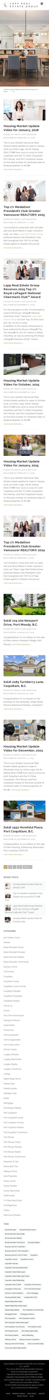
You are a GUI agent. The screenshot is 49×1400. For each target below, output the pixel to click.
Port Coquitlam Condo (13, 1118)
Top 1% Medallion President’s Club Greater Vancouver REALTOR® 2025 (24, 211)
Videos (7, 1210)
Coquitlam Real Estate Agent (15, 1272)
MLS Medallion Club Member (33, 1310)
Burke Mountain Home (28, 1230)
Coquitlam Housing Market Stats (16, 1268)
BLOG (32, 1396)
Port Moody (9, 1137)
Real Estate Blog (27, 1335)
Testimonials (9, 1195)
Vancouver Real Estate (35, 1344)
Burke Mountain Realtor (14, 957)
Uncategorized (10, 1205)
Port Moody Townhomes (14, 1156)
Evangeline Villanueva (13, 1289)
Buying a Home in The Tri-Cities (16, 1255)
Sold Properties (10, 1176)
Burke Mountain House (13, 947)
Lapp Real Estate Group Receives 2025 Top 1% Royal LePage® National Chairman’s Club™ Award (23, 909)
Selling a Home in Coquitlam (29, 1339)
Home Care (9, 1030)
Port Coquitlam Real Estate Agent (16, 1322)
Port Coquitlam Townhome (15, 1132)
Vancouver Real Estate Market (15, 1348)
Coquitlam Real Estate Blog (14, 1280)
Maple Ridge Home (12, 1079)
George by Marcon (12, 1020)
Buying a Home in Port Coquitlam (17, 1251)
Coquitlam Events (27, 1259)
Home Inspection (11, 1035)
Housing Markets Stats (13, 1297)
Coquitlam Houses (11, 1263)
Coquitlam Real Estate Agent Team (17, 1276)
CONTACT (41, 1393)
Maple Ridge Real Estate (13, 1301)
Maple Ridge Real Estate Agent (16, 1306)
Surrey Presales (10, 1186)
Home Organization (12, 1040)
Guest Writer (9, 1025)
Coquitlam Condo (11, 981)
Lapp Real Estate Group (31, 234)
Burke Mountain (10, 1230)
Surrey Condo (10, 1181)
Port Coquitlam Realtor (14, 1127)
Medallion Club (10, 1093)
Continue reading (14, 170)
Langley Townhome (12, 1069)
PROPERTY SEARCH (18, 1393)
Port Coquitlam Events (27, 1318)
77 (20, 867)
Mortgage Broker (11, 1314)
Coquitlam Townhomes (32, 1284)
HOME (8, 1393)
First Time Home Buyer (14, 1015)
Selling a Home (10, 1171)
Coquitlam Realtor (12, 1001)
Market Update (10, 1088)
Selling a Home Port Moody (14, 1344)
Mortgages (8, 1103)
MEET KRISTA (31, 1393)
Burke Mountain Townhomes (16, 962)
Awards (7, 942)
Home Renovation (12, 1045)
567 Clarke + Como (12, 937)
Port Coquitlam (10, 1113)
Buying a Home (10, 967)
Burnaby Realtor (34, 1242)
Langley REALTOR (30, 1297)
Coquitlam (8, 976)
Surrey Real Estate (12, 1191)
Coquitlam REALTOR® (13, 1284)
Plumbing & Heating (12, 1108)
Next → (27, 867)
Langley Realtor (11, 1064)
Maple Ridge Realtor (12, 1310)
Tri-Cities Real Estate (13, 1200)
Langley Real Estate (12, 1059)
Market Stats (9, 1084)
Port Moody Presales (13, 1147)
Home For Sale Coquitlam (14, 1293)
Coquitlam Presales (12, 991)
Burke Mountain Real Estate (14, 1234)
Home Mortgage (32, 1293)
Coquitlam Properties (13, 996)
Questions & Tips (11, 1161)
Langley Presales (11, 1054)
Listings (7, 1074)
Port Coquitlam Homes (14, 1122)
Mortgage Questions (27, 1314)
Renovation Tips (11, 1166)
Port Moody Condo (12, 1142)
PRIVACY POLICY (22, 1396)
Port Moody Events (11, 1331)
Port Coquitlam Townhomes (15, 1327)
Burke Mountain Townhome (15, 1242)
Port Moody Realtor (12, 1152)
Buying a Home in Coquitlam (15, 1247)
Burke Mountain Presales (14, 952)
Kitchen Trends (10, 1049)
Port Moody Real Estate (30, 1331)
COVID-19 (8, 1006)
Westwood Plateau (12, 1215)
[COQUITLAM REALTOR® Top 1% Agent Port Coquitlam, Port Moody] (20, 5)
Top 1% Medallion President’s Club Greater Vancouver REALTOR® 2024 (24, 546)
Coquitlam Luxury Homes (15, 986)
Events (7, 1010)
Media (6, 1098)
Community (9, 971)
